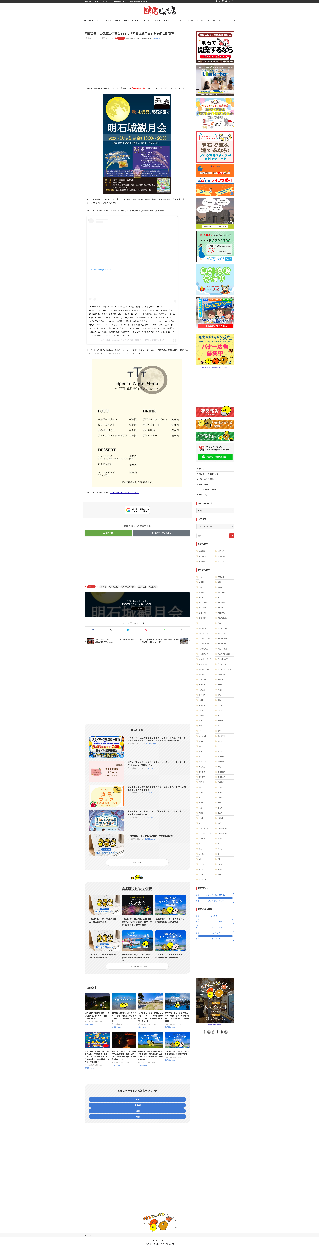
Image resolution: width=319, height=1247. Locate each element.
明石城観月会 (113, 587)
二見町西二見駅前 (205, 833)
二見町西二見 (222, 828)
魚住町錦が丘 (222, 618)
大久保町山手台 (204, 669)
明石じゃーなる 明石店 (215, 1024)
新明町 (201, 726)
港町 (219, 859)
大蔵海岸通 (221, 674)
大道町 (201, 741)
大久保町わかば (204, 674)
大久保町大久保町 (205, 638)
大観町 (201, 731)
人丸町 (201, 818)
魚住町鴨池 (221, 603)
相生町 (201, 577)
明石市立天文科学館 (163, 533)
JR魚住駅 (202, 561)
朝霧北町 (202, 582)
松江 (200, 849)
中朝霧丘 (202, 767)
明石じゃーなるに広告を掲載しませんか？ (215, 367)
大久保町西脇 (203, 649)
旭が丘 (201, 597)
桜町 (219, 715)
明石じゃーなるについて (208, 474)
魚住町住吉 (221, 608)
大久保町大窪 (222, 633)
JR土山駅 (221, 561)
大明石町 (221, 623)
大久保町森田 (203, 664)
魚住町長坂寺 (203, 613)
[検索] (232, 1)
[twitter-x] (219, 1)
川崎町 (201, 700)
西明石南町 (202, 777)
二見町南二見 (222, 833)
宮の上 (201, 869)
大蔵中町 (221, 679)
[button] (93, 630)
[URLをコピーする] (181, 630)
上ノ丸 (220, 597)
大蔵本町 (221, 685)
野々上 (201, 792)
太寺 (219, 731)
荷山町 (220, 787)
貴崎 (219, 700)
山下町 (201, 874)
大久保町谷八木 (204, 643)
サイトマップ (204, 494)
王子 (200, 623)
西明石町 (202, 782)
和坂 (219, 695)
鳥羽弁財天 (221, 762)
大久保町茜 (202, 628)
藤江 (200, 823)
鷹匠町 (220, 741)
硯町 (219, 726)
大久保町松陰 (203, 654)
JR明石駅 (221, 551)
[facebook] (216, 1)
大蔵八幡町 (202, 685)
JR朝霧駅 (202, 551)
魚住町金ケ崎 (203, 603)
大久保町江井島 (223, 628)
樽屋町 (201, 751)
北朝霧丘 (202, 705)
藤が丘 (220, 823)
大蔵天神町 (202, 679)
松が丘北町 (202, 854)
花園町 (220, 792)
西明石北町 (221, 777)
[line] (226, 1)
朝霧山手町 (221, 592)
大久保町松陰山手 (205, 659)
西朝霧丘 (221, 782)
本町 (219, 844)
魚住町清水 (202, 608)
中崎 (219, 767)
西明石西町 (221, 772)
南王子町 (202, 864)
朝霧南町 (202, 592)
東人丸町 (221, 808)
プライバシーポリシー (207, 489)
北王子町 (221, 705)
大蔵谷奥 (202, 690)
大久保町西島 (222, 643)
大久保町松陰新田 (224, 654)
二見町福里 (202, 838)
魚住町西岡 (202, 618)
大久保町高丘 (222, 638)
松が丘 (220, 849)
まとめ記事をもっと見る (137, 966)
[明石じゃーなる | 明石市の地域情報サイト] (159, 11)
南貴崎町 (221, 864)
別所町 (201, 844)
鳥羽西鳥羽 (221, 756)
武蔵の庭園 (142, 587)
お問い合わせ (204, 484)
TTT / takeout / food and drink (124, 492)
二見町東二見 (203, 828)
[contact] (229, 1)
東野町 (201, 808)
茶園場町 (202, 715)
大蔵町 (220, 690)
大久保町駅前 (203, 633)
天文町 (220, 751)
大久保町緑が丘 (223, 659)
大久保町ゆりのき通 (224, 669)
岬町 (200, 859)
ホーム (201, 469)
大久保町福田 (222, 649)
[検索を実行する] (231, 535)
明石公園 (104, 340)
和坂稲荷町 (202, 879)
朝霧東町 (221, 587)
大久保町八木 (222, 664)
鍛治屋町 (202, 695)
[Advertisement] (137, 61)
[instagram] (223, 1)
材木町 (220, 710)
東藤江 (201, 813)
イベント (121, 38)
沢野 (200, 720)
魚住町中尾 (221, 613)
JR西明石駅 (203, 556)
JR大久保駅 (221, 556)
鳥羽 (200, 756)
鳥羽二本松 (202, 762)
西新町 (201, 787)
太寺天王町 (221, 736)
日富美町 (221, 818)
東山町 (220, 813)
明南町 (220, 869)
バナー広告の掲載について (209, 479)
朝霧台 (220, 582)
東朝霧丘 (202, 803)
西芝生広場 (152, 587)
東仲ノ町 (221, 803)
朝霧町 (201, 587)
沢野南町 (221, 720)
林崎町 (220, 797)
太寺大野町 (202, 736)
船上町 (220, 838)
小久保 (201, 710)
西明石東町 (202, 772)
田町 (219, 746)
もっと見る (137, 862)
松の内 (220, 854)
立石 (200, 746)
